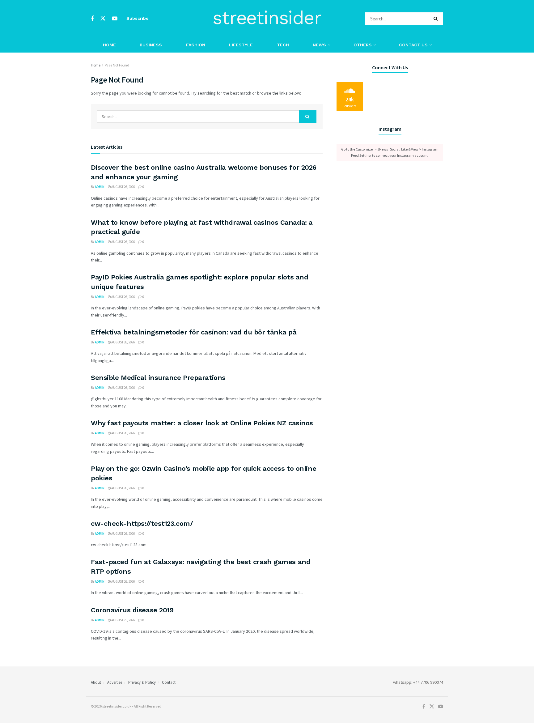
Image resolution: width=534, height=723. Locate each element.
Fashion (195, 44)
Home (109, 44)
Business (151, 44)
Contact (169, 682)
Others (363, 44)
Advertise (114, 682)
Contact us (413, 44)
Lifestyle (241, 44)
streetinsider (267, 19)
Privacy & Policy (142, 682)
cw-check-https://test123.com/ (142, 523)
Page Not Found (117, 65)
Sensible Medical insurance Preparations (158, 377)
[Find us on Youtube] (114, 18)
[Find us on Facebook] (92, 18)
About (96, 682)
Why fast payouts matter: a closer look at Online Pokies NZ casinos (202, 423)
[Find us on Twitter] (103, 18)
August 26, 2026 (123, 187)
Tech (283, 44)
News (319, 44)
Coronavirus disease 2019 (132, 610)
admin (99, 187)
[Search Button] (436, 18)
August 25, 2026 (123, 620)
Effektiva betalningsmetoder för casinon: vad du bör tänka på (194, 332)
